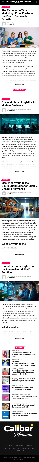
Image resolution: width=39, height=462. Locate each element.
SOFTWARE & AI (30, 446)
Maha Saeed (12, 110)
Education (15, 448)
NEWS (6, 446)
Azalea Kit (11, 24)
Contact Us (20, 450)
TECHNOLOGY (20, 446)
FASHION (23, 448)
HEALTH (11, 446)
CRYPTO (7, 448)
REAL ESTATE (32, 448)
